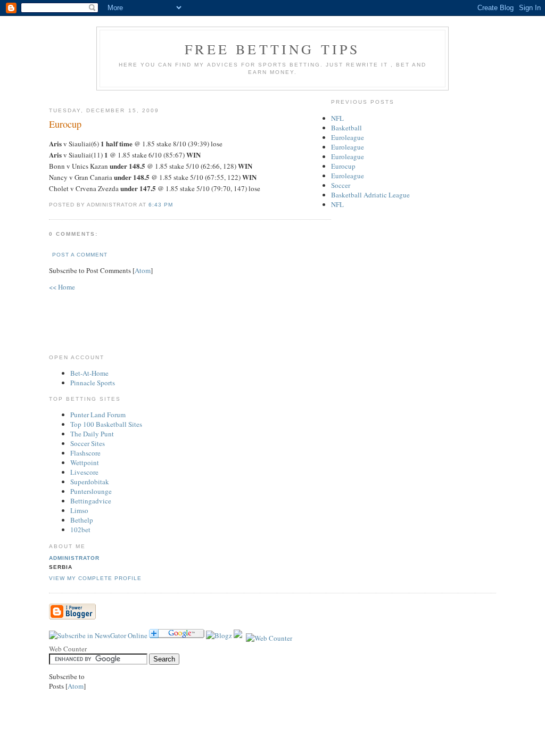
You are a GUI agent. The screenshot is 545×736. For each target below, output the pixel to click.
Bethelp (81, 520)
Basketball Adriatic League (370, 195)
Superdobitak (89, 481)
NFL (337, 118)
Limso (79, 510)
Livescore (84, 472)
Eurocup (343, 166)
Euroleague (347, 137)
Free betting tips (272, 49)
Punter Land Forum (98, 414)
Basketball (346, 128)
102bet (80, 529)
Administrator (74, 558)
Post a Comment (80, 255)
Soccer (340, 185)
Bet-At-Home (89, 373)
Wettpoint (84, 462)
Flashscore (85, 453)
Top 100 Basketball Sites (106, 424)
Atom (143, 270)
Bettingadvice (90, 501)
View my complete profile (95, 578)
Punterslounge (91, 491)
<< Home (62, 287)
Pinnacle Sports (92, 382)
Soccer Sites (87, 443)
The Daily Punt (92, 434)
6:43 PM (160, 205)
